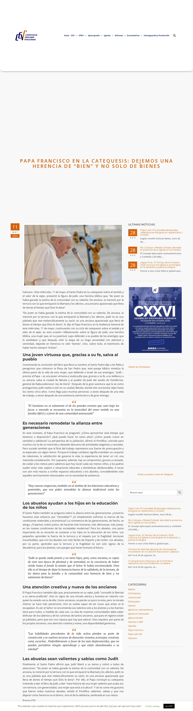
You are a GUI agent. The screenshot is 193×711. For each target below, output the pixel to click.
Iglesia (107, 35)
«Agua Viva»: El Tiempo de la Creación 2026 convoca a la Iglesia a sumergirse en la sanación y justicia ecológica (160, 265)
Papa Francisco (135, 630)
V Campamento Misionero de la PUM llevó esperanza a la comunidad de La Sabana (150, 562)
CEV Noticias (134, 593)
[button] (174, 35)
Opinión (132, 625)
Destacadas (134, 601)
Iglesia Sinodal (135, 617)
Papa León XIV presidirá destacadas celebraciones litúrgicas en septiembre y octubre (161, 232)
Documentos (133, 35)
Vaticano (132, 638)
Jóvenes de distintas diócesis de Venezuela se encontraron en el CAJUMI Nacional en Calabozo (153, 550)
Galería (131, 605)
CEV (73, 35)
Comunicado (134, 597)
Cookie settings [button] (152, 706)
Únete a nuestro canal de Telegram (155, 474)
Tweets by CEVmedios (139, 366)
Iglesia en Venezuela (138, 613)
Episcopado (94, 35)
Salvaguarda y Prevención (156, 35)
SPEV (81, 35)
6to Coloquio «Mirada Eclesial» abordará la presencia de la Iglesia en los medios (160, 248)
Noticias (119, 35)
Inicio (66, 35)
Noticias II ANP (135, 621)
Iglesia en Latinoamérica (140, 609)
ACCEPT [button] (169, 706)
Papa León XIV (135, 634)
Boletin (131, 589)
